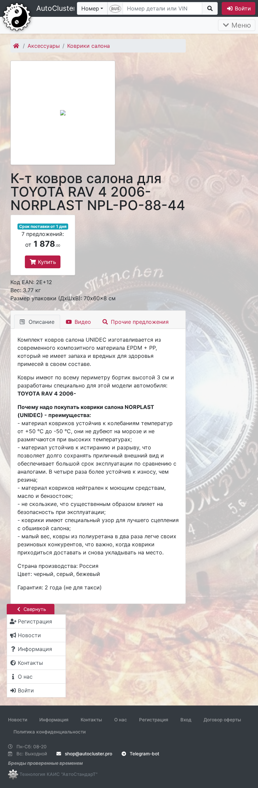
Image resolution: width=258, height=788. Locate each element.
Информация (54, 719)
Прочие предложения (139, 321)
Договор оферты (222, 719)
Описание (40, 321)
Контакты (91, 719)
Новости (17, 719)
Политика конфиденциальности (49, 731)
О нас (120, 719)
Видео (82, 321)
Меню (240, 25)
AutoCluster (56, 8)
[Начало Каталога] (16, 45)
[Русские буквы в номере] (115, 8)
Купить (46, 262)
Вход (185, 719)
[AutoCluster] (17, 16)
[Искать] (210, 8)
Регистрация (153, 719)
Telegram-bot (143, 753)
